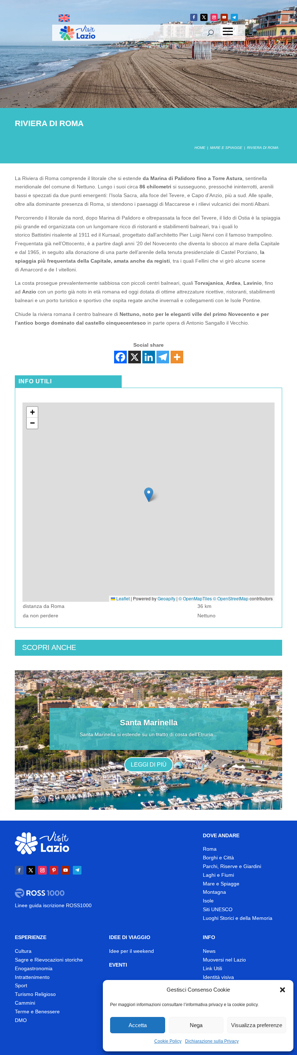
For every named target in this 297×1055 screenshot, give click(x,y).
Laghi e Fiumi (218, 875)
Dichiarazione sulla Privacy (212, 1041)
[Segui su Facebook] (193, 17)
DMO (21, 1020)
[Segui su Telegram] (234, 17)
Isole (208, 901)
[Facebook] (120, 357)
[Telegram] (162, 357)
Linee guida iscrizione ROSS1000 (53, 905)
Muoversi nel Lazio (224, 960)
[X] (134, 357)
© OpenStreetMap (230, 598)
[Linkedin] (148, 357)
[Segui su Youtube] (224, 17)
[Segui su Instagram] (214, 17)
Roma (210, 849)
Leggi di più (149, 765)
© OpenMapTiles (195, 598)
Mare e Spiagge (221, 884)
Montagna (214, 892)
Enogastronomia (34, 968)
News (209, 951)
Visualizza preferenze (256, 1025)
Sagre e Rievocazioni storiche (49, 960)
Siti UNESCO (218, 909)
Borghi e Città (218, 857)
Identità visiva (218, 977)
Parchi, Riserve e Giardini (232, 866)
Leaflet (122, 598)
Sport (21, 985)
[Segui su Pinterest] (54, 870)
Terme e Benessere (37, 1011)
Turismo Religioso (35, 994)
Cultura (23, 951)
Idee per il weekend (131, 951)
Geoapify (166, 598)
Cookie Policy (167, 1041)
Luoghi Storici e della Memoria (237, 918)
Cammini (25, 1003)
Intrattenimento (32, 977)
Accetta (138, 1025)
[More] (177, 357)
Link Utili (212, 968)
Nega (196, 1025)
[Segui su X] (204, 17)
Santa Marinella (148, 722)
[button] (282, 989)
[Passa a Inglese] (64, 18)
